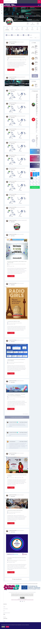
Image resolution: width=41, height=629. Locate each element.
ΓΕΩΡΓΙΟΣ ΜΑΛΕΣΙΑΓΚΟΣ (36, 68)
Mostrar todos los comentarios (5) (17, 417)
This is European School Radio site (37, 139)
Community (14, 396)
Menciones (14, 35)
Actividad (7, 29)
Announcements (11, 362)
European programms (16, 362)
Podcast (22, 396)
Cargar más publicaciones (17, 579)
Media (12, 29)
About (32, 29)
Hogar (4, 606)
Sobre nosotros (6, 608)
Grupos (27, 29)
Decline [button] (3, 626)
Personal (9, 35)
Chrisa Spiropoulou (12, 441)
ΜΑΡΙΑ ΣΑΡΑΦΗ (36, 57)
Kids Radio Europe (21, 362)
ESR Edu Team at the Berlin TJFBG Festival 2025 (14, 510)
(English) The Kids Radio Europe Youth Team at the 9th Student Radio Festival (37, 103)
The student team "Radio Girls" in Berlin (13, 321)
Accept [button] (7, 626)
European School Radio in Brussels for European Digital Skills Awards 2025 (16, 475)
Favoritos (20, 35)
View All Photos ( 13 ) (35, 187)
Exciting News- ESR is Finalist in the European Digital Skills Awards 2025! (16, 558)
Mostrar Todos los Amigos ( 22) (35, 76)
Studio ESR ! (36, 84)
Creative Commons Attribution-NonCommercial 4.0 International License (22, 599)
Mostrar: (31, 37)
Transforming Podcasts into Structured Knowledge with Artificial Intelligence (16, 360)
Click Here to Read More (25, 624)
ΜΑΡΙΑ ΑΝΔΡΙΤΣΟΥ (36, 46)
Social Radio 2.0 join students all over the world (37, 123)
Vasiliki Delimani (36, 63)
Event (14, 477)
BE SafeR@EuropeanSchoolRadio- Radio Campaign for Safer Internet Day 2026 (17, 262)
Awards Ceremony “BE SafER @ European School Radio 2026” (16, 58)
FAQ (4, 610)
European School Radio (12, 77)
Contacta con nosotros (7, 612)
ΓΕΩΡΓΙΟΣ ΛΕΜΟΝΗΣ (36, 52)
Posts (22, 29)
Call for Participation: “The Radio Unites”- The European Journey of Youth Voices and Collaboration (16, 395)
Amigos (17, 29)
